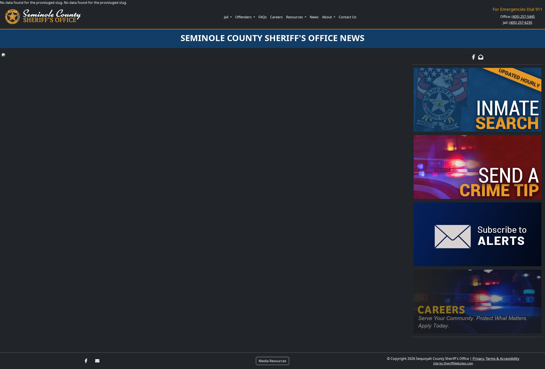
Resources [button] (295, 17)
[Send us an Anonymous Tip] (477, 167)
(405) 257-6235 (520, 22)
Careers (276, 17)
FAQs (262, 17)
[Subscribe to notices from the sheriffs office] (477, 234)
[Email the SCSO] (97, 361)
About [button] (327, 17)
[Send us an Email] (480, 56)
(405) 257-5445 (523, 16)
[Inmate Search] (477, 100)
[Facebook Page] (473, 56)
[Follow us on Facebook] (86, 361)
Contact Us (347, 17)
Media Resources (272, 361)
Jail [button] (226, 17)
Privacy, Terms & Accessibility (496, 358)
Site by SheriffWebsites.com (453, 363)
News (314, 17)
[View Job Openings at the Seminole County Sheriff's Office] (477, 301)
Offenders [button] (243, 17)
